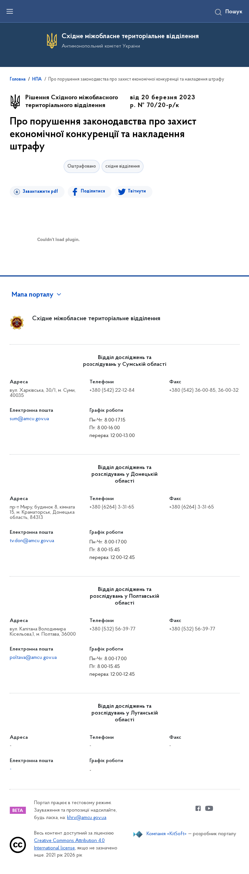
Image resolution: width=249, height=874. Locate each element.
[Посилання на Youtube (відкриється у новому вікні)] (209, 808)
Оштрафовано (81, 166)
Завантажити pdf (40, 191)
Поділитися (93, 191)
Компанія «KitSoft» (167, 833)
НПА (37, 79)
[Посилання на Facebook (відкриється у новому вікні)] (198, 808)
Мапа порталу (32, 295)
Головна (18, 79)
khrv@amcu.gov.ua (86, 817)
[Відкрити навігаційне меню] (9, 11)
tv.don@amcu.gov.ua (32, 540)
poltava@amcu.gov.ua (33, 657)
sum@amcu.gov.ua (29, 418)
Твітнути (137, 191)
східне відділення (122, 166)
